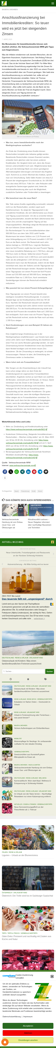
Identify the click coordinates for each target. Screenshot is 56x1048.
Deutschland (8, 658)
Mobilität (18, 738)
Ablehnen (28, 1033)
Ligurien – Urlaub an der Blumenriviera (20, 855)
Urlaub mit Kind (36, 658)
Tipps (4, 933)
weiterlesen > (39, 618)
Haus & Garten (34, 765)
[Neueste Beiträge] (10, 679)
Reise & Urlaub (21, 658)
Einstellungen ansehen (28, 1040)
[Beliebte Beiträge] (28, 679)
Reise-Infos (31, 699)
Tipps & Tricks (14, 933)
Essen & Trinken (29, 804)
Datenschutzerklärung (12, 1016)
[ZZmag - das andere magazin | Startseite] (5, 3)
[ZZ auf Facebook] (52, 542)
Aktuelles (18, 804)
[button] (52, 976)
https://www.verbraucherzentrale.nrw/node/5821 (25, 429)
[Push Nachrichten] (5, 1042)
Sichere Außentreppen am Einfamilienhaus (31, 728)
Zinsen (40, 491)
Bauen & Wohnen (10, 10)
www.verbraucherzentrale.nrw (21, 465)
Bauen (17, 491)
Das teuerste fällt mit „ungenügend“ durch (27, 599)
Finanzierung (25, 491)
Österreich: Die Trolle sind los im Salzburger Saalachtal (27, 896)
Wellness (42, 778)
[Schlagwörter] (45, 679)
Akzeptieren (28, 1026)
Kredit (33, 491)
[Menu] (52, 3)
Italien (5, 852)
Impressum (28, 1016)
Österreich (7, 893)
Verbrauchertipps (44, 699)
